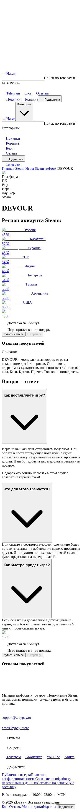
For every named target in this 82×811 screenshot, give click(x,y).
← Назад (8, 73)
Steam (19, 168)
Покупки (13, 99)
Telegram (13, 93)
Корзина (31, 99)
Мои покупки (32, 807)
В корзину (34, 334)
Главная (8, 168)
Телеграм (13, 164)
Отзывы (42, 93)
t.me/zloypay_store (15, 728)
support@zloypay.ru (16, 717)
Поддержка (52, 99)
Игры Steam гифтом (40, 168)
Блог (28, 93)
